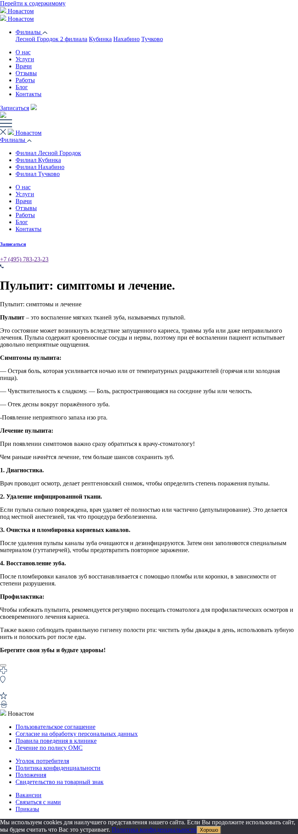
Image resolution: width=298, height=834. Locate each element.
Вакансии (29, 795)
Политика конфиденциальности (58, 768)
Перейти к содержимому (33, 3)
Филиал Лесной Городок (48, 153)
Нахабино (126, 39)
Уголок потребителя (42, 761)
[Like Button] (3, 665)
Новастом (20, 11)
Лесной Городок (51, 39)
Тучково (152, 39)
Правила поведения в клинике (56, 740)
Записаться (14, 108)
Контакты (29, 94)
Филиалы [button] (13, 139)
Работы (25, 80)
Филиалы (29, 32)
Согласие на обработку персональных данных (77, 733)
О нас (23, 52)
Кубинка (100, 39)
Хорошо (209, 830)
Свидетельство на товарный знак (60, 782)
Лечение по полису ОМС (49, 747)
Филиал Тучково (38, 174)
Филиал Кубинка (38, 160)
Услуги (25, 59)
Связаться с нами (38, 802)
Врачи (24, 66)
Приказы (27, 809)
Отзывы (26, 73)
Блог (22, 87)
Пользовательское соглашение (55, 726)
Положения (31, 775)
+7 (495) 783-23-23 (24, 259)
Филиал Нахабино (40, 167)
